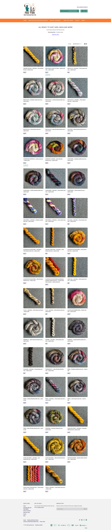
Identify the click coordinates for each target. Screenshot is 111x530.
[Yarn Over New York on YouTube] (86, 520)
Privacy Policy (42, 521)
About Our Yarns (55, 34)
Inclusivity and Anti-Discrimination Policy (31, 521)
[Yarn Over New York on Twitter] (79, 520)
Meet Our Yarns (68, 20)
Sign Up (85, 508)
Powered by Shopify (39, 524)
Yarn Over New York (30, 524)
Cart (85, 10)
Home (24, 20)
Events (77, 20)
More (83, 20)
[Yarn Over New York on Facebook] (82, 520)
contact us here (40, 507)
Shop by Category (55, 20)
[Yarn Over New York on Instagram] (84, 520)
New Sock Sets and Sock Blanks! (38, 20)
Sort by (69, 43)
